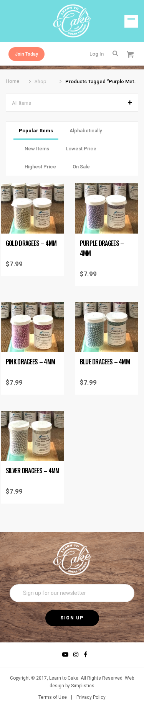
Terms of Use (52, 697)
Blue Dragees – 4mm (105, 361)
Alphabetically (86, 130)
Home (12, 81)
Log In (96, 54)
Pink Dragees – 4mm (30, 361)
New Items (37, 148)
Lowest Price (81, 148)
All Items (21, 103)
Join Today (26, 54)
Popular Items (36, 130)
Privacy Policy (91, 697)
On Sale (81, 167)
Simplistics (82, 685)
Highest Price (40, 167)
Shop (40, 81)
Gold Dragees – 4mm (31, 243)
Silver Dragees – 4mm (33, 470)
